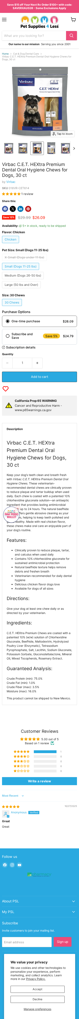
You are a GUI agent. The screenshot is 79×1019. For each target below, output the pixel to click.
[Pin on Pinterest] (28, 209)
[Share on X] (13, 209)
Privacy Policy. (36, 979)
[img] (10, 806)
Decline (37, 999)
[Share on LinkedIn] (20, 209)
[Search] (71, 35)
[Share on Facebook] (5, 209)
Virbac (10, 182)
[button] (11, 194)
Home (5, 53)
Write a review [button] (39, 781)
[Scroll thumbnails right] (73, 148)
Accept (37, 989)
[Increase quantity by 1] (37, 363)
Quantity (7, 354)
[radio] (39, 321)
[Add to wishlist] (5, 388)
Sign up (62, 942)
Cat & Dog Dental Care (26, 53)
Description (15, 429)
